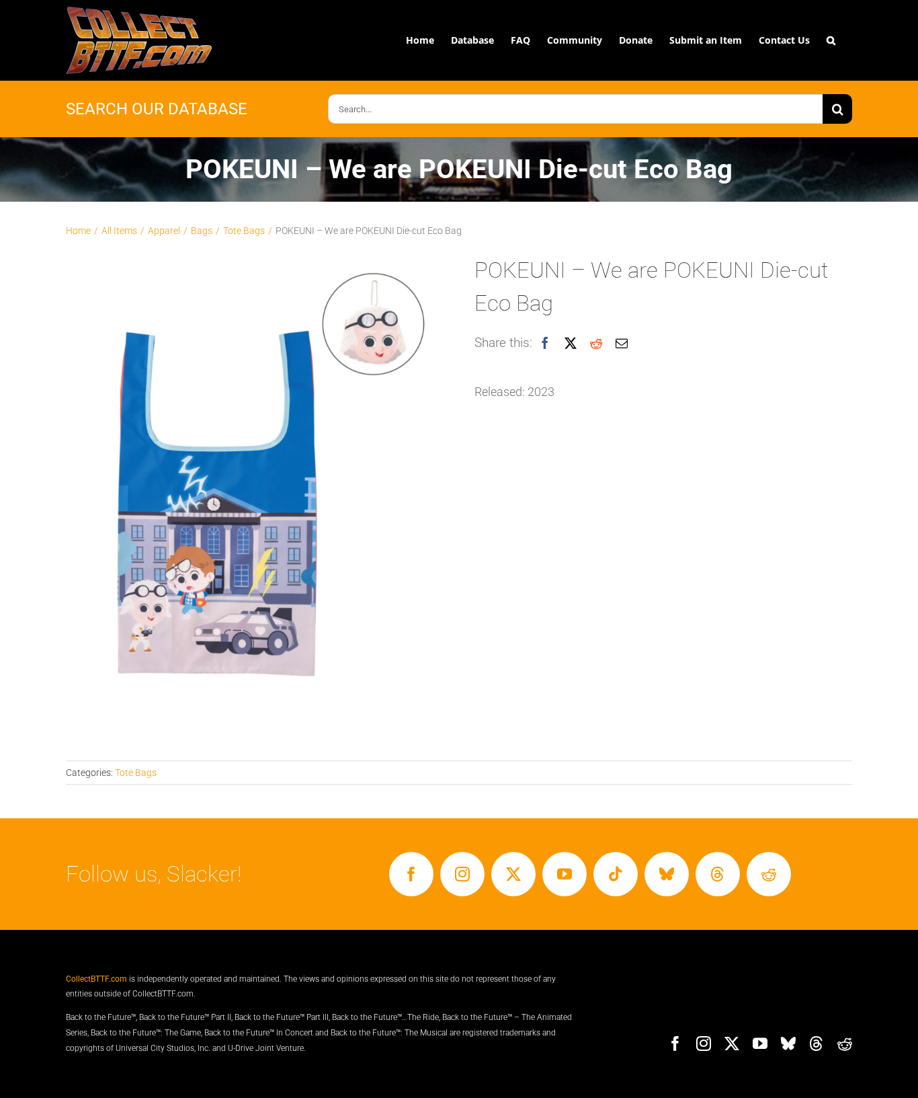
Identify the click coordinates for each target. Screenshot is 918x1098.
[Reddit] (596, 343)
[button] (831, 40)
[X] (570, 343)
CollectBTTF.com (96, 979)
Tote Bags (136, 772)
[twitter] (513, 874)
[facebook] (411, 874)
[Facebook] (545, 343)
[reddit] (769, 874)
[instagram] (462, 874)
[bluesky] (666, 874)
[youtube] (564, 874)
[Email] (621, 343)
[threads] (718, 874)
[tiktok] (615, 874)
